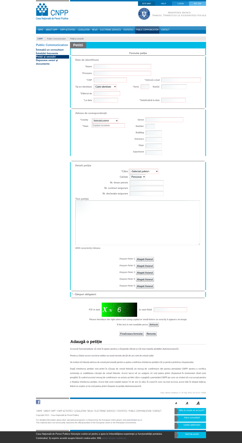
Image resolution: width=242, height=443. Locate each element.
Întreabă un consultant (50, 49)
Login (181, 3)
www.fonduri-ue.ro (134, 420)
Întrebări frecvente (47, 53)
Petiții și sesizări (77, 39)
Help (163, 3)
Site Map (146, 3)
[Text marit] (187, 406)
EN (199, 3)
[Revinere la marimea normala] (176, 406)
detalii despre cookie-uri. (114, 438)
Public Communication (56, 39)
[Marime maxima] (198, 406)
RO (196, 3)
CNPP (40, 39)
